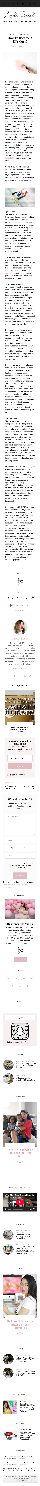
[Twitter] (8, 3)
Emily (4, 1457)
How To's (26, 34)
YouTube (12, 134)
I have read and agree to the (21, 774)
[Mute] (30, 1209)
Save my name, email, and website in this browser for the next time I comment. (21, 866)
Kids (17, 1076)
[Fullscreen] (34, 1209)
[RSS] (23, 3)
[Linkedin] (23, 978)
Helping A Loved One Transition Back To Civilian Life (25, 1360)
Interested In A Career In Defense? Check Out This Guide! (25, 1373)
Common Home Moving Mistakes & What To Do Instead (20, 729)
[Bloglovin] (14, 3)
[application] (20, 1202)
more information (24, 1478)
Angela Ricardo (22, 605)
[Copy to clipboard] (26, 598)
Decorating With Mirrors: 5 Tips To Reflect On (23, 1236)
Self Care (23, 1401)
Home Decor (20, 1224)
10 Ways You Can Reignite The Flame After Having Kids (20, 1152)
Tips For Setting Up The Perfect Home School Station (26, 1065)
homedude (9, 158)
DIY (11, 34)
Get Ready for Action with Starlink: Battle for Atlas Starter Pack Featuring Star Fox (28, 1435)
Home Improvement (23, 1230)
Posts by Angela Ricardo (19, 668)
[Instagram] (31, 978)
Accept (22, 1481)
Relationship (20, 1096)
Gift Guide (20, 1423)
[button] (8, 712)
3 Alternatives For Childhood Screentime (25, 1079)
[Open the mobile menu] (34, 3)
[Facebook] (4, 3)
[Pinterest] (17, 598)
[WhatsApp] (22, 598)
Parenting (20, 1054)
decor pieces (10, 273)
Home (27, 1244)
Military (20, 1349)
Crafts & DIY (17, 34)
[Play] (6, 1209)
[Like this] (31, 598)
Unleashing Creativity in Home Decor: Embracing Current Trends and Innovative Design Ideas (26, 1250)
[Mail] (18, 3)
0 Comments (20, 46)
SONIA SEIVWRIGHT (9, 1469)
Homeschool (20, 1061)
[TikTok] (27, 985)
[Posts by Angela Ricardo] (11, 605)
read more (20, 959)
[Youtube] (12, 985)
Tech (20, 1268)
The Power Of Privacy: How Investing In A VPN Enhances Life (20, 1324)
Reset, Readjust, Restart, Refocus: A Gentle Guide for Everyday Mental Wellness (27, 1407)
